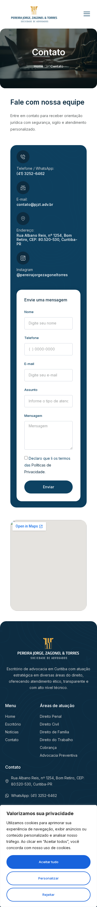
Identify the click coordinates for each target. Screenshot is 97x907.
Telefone (31, 338)
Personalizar (48, 878)
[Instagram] (23, 258)
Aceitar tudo (48, 862)
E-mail (29, 364)
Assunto (31, 390)
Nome (29, 312)
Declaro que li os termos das (47, 465)
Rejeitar (48, 894)
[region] (48, 856)
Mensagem (33, 416)
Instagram (25, 269)
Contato (48, 52)
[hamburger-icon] (88, 14)
